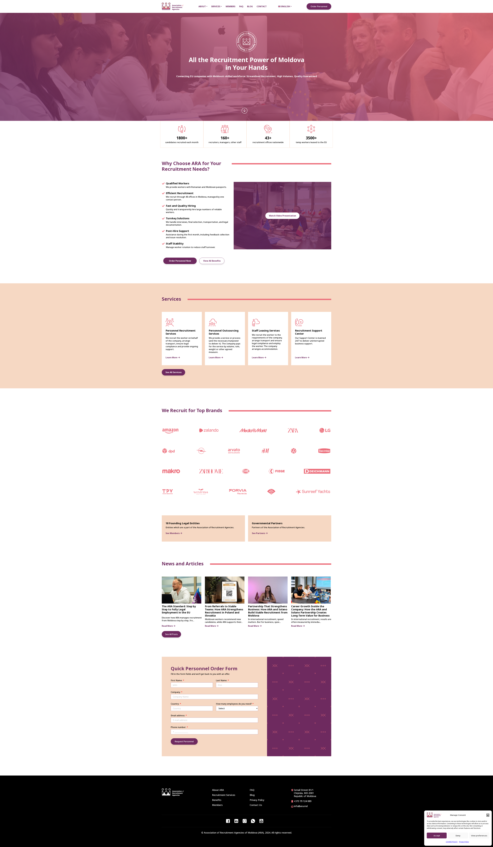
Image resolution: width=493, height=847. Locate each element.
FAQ (252, 789)
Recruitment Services (223, 794)
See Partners (258, 533)
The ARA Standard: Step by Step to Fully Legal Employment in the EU (179, 609)
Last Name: (221, 680)
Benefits (216, 799)
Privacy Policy (464, 842)
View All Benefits (212, 260)
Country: (175, 703)
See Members (173, 533)
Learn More (171, 357)
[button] (488, 815)
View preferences (479, 835)
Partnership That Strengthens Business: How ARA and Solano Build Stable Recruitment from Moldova (267, 611)
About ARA (218, 789)
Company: (176, 692)
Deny (458, 835)
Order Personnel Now (180, 260)
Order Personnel (319, 6)
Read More (167, 626)
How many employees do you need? (234, 703)
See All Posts (171, 634)
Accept (437, 835)
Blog (252, 794)
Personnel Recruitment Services (181, 332)
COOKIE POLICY (452, 842)
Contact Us (256, 805)
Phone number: (178, 727)
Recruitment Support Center (308, 332)
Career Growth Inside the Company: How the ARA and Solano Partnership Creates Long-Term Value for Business (310, 611)
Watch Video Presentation (282, 215)
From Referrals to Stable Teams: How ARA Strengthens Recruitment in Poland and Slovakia (224, 611)
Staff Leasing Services (266, 330)
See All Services (173, 372)
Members (217, 805)
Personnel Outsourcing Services (224, 332)
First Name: (176, 680)
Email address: (178, 715)
